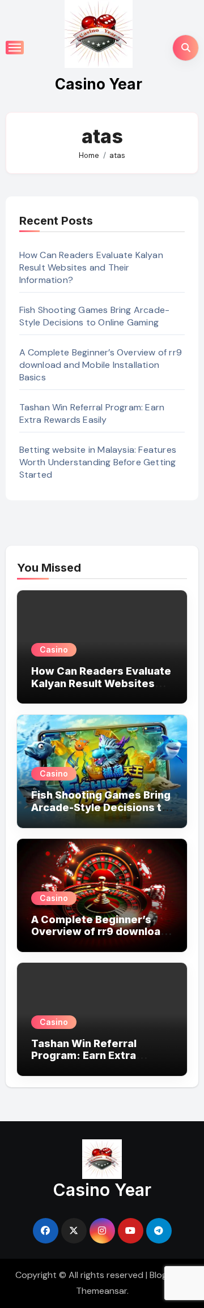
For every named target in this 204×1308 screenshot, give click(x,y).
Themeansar (101, 1291)
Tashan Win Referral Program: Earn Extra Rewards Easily (92, 413)
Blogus (163, 1275)
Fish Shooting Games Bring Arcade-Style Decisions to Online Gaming (94, 316)
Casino (54, 649)
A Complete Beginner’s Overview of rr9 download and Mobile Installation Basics (100, 364)
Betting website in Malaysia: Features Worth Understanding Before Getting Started (97, 462)
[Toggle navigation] (15, 47)
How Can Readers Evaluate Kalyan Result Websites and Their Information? (91, 267)
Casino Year (98, 84)
